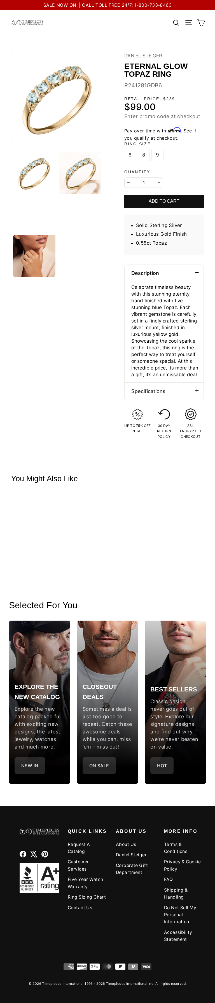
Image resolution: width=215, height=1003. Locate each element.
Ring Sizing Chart (87, 897)
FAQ (168, 879)
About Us (126, 844)
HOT (162, 765)
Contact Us (80, 907)
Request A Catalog (79, 848)
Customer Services (78, 865)
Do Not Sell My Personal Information (180, 915)
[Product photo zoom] (57, 98)
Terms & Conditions (175, 848)
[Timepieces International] (27, 22)
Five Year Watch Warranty (85, 883)
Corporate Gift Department (132, 869)
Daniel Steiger (143, 56)
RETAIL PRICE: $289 (149, 99)
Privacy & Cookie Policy (182, 865)
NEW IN (29, 765)
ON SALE (99, 765)
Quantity (137, 172)
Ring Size (137, 144)
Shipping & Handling (176, 893)
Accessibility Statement (178, 936)
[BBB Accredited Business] (39, 878)
